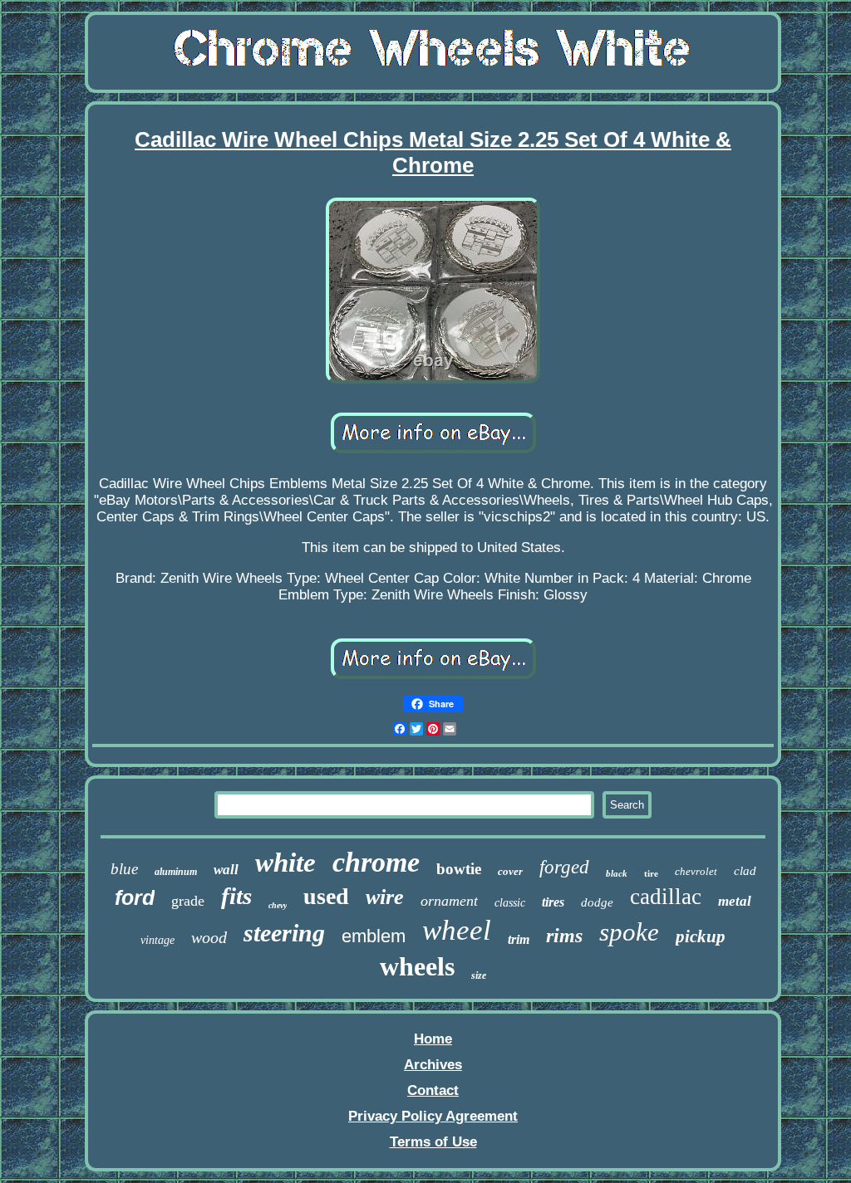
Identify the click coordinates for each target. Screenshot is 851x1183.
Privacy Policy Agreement (433, 1116)
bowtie (458, 868)
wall (226, 869)
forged (564, 867)
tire (651, 873)
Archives (433, 1065)
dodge (597, 902)
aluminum (176, 871)
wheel (456, 930)
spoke (629, 931)
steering (284, 932)
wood (209, 937)
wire (385, 897)
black (616, 873)
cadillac (665, 896)
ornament (449, 900)
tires (553, 902)
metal (734, 901)
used (326, 896)
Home (433, 1039)
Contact (433, 1090)
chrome (376, 862)
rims (564, 935)
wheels (417, 966)
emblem (374, 936)
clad (745, 870)
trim (518, 939)
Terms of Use (433, 1142)
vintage (157, 940)
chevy (277, 905)
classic (509, 903)
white (285, 862)
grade (187, 900)
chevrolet (696, 871)
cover (510, 871)
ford (135, 897)
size (478, 975)
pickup (701, 936)
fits (236, 895)
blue (124, 868)
